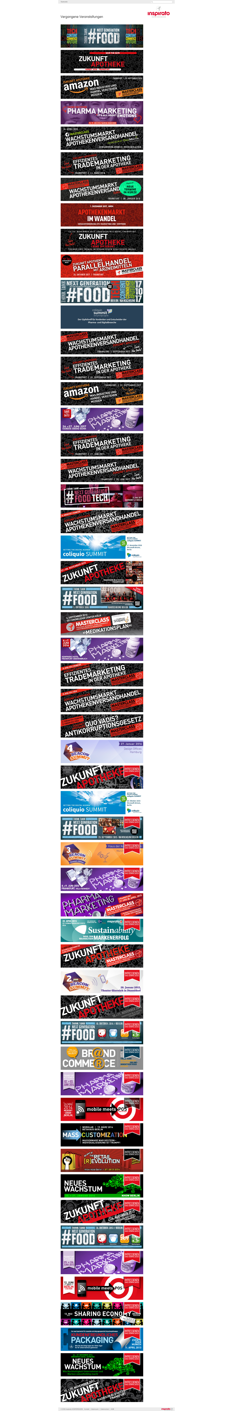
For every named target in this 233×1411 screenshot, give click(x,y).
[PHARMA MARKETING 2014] (102, 1095)
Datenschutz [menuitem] (105, 1409)
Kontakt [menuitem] (86, 1409)
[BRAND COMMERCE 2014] (102, 1069)
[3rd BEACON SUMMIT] (102, 865)
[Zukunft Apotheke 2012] (102, 1401)
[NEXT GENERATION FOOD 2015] (102, 839)
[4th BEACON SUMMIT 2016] (102, 762)
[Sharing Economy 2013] (102, 1325)
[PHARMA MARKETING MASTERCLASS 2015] (102, 916)
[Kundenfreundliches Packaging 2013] (102, 1350)
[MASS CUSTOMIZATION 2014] (102, 1146)
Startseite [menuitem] (64, 2)
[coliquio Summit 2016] (102, 558)
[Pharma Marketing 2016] (102, 660)
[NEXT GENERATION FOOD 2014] (102, 1044)
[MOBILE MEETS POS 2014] (102, 1120)
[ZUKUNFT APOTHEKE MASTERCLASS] (102, 967)
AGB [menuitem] (112, 1409)
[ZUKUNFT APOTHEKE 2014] (102, 1018)
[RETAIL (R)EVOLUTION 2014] (102, 1171)
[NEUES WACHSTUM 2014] (102, 1197)
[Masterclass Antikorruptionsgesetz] (102, 737)
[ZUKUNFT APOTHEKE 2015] (102, 788)
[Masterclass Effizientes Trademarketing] (102, 686)
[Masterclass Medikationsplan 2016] (102, 635)
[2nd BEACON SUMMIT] (102, 992)
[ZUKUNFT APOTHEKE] (102, 584)
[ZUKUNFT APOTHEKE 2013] (102, 1223)
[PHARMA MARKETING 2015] (102, 890)
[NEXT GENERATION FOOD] (102, 609)
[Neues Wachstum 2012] (102, 1376)
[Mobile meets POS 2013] (102, 1299)
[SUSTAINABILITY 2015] (102, 941)
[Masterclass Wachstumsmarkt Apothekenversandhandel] (102, 711)
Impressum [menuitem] (95, 1409)
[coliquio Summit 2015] (102, 814)
